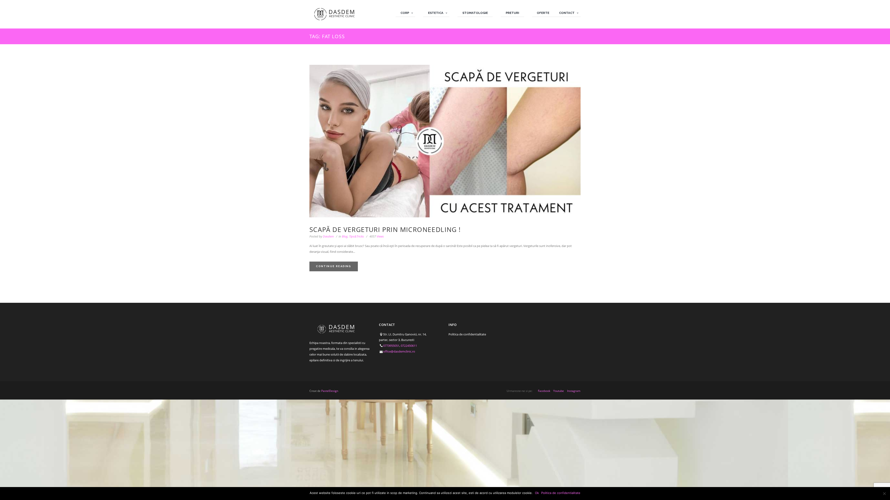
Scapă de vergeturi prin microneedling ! (385, 229)
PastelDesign (329, 391)
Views (376, 236)
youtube (558, 391)
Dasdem (328, 236)
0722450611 (409, 346)
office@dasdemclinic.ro (399, 351)
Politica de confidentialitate (467, 334)
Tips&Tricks (356, 236)
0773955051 (391, 346)
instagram (573, 391)
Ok (537, 493)
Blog (345, 236)
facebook (544, 391)
